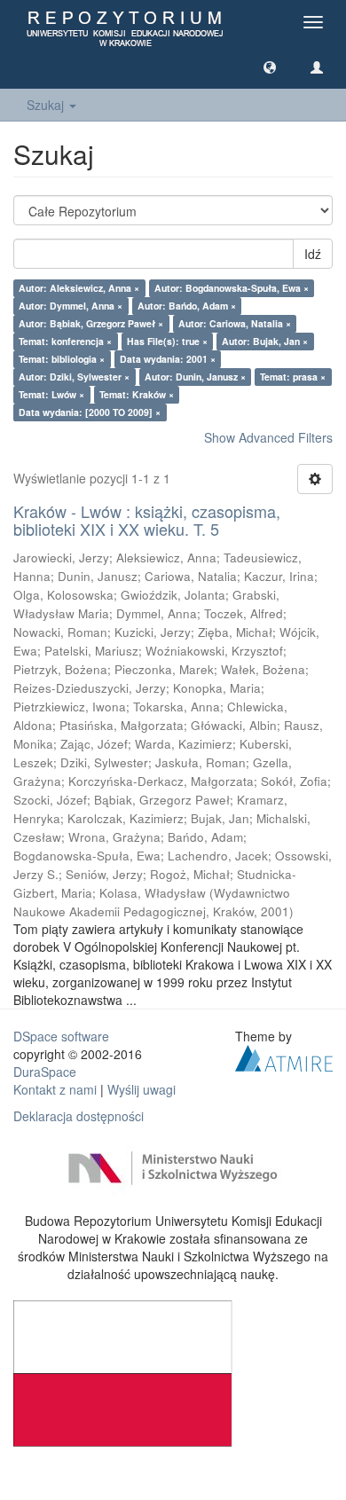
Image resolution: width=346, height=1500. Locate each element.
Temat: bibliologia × (62, 358)
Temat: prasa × (293, 376)
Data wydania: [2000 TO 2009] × (90, 412)
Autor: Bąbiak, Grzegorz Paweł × (91, 323)
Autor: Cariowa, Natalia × (234, 323)
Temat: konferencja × (65, 341)
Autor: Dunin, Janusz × (195, 376)
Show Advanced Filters (268, 437)
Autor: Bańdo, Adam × (187, 305)
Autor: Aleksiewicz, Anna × (79, 288)
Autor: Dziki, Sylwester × (74, 376)
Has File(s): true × (167, 341)
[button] (270, 66)
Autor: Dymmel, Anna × (70, 305)
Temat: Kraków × (136, 394)
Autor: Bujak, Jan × (265, 341)
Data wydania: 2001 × (168, 358)
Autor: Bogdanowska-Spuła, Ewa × (231, 288)
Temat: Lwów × (51, 394)
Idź (312, 254)
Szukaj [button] (47, 105)
